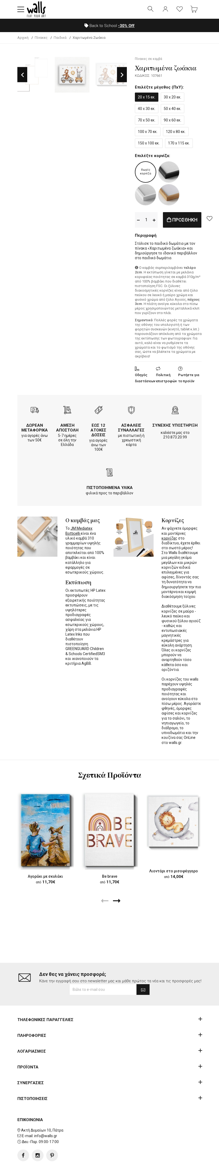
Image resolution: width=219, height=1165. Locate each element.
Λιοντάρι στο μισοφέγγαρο (173, 871)
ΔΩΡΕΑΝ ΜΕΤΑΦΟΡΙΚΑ (34, 428)
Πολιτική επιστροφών (166, 378)
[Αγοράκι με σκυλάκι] (45, 830)
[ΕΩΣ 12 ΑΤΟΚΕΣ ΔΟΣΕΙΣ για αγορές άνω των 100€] (99, 410)
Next (122, 74)
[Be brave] (109, 830)
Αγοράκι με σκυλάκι (45, 876)
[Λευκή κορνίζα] (145, 194)
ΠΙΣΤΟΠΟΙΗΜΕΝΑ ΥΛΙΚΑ (110, 487)
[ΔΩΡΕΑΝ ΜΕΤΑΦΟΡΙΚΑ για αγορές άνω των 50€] (35, 410)
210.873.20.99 (175, 437)
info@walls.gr (45, 1136)
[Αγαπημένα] (180, 9)
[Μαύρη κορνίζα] (168, 172)
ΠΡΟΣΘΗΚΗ (184, 220)
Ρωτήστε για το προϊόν (188, 378)
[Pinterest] (52, 1155)
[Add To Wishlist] (209, 218)
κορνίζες (169, 538)
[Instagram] (38, 1155)
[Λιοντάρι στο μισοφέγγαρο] (173, 821)
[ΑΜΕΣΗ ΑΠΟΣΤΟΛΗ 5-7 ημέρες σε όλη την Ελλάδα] (67, 410)
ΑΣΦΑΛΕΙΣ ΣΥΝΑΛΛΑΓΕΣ (131, 428)
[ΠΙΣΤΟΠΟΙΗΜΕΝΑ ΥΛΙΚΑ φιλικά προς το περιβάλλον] (109, 473)
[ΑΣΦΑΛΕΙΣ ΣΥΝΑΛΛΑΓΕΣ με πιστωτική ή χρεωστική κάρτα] (131, 410)
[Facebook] (23, 1155)
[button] (20, 9)
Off (126, 25)
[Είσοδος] (165, 9)
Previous (22, 74)
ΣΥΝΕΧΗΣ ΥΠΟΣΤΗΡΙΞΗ (175, 425)
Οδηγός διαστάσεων (145, 378)
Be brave (109, 876)
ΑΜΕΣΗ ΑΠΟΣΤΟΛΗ (67, 428)
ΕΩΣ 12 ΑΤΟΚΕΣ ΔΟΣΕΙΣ (98, 430)
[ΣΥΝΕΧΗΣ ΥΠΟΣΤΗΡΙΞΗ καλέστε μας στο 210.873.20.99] (175, 410)
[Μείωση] (138, 220)
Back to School (111, 25)
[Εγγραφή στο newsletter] (143, 989)
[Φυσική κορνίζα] (168, 194)
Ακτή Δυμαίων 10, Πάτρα (42, 1130)
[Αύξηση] (154, 220)
